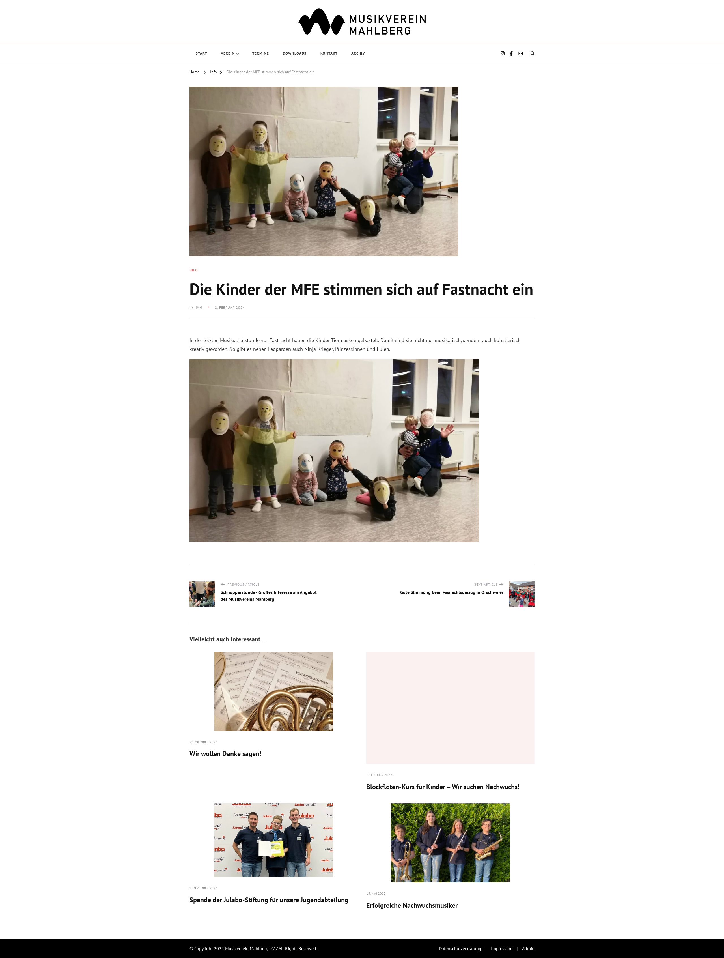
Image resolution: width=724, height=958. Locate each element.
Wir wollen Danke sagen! (225, 753)
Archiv (358, 53)
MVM (198, 307)
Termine (260, 53)
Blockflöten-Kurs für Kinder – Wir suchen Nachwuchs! (443, 786)
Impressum (501, 948)
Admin (528, 948)
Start (201, 53)
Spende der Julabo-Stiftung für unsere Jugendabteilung (268, 899)
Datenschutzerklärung (460, 948)
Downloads (295, 53)
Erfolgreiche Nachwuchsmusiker (412, 905)
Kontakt (328, 53)
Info (193, 270)
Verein (228, 53)
